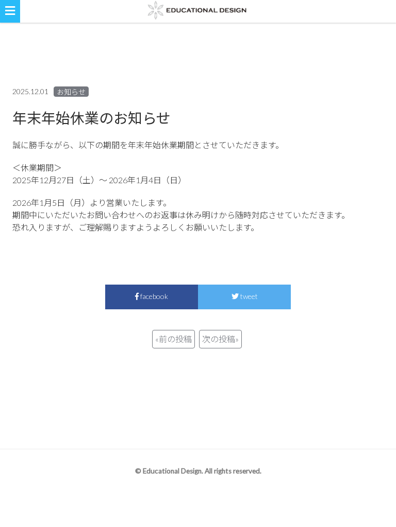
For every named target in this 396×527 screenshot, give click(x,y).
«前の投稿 (173, 339)
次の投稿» (220, 339)
